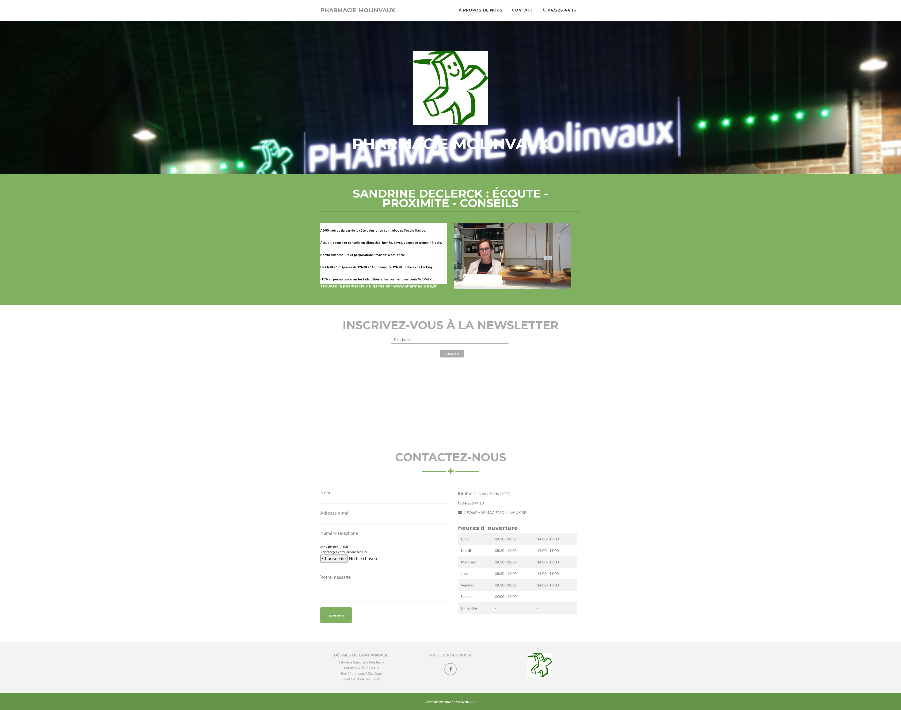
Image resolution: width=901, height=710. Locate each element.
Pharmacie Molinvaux (357, 10)
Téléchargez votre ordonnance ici (343, 552)
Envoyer (336, 615)
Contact (523, 10)
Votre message (330, 574)
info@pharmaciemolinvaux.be (494, 512)
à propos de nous (481, 10)
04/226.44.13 (561, 10)
